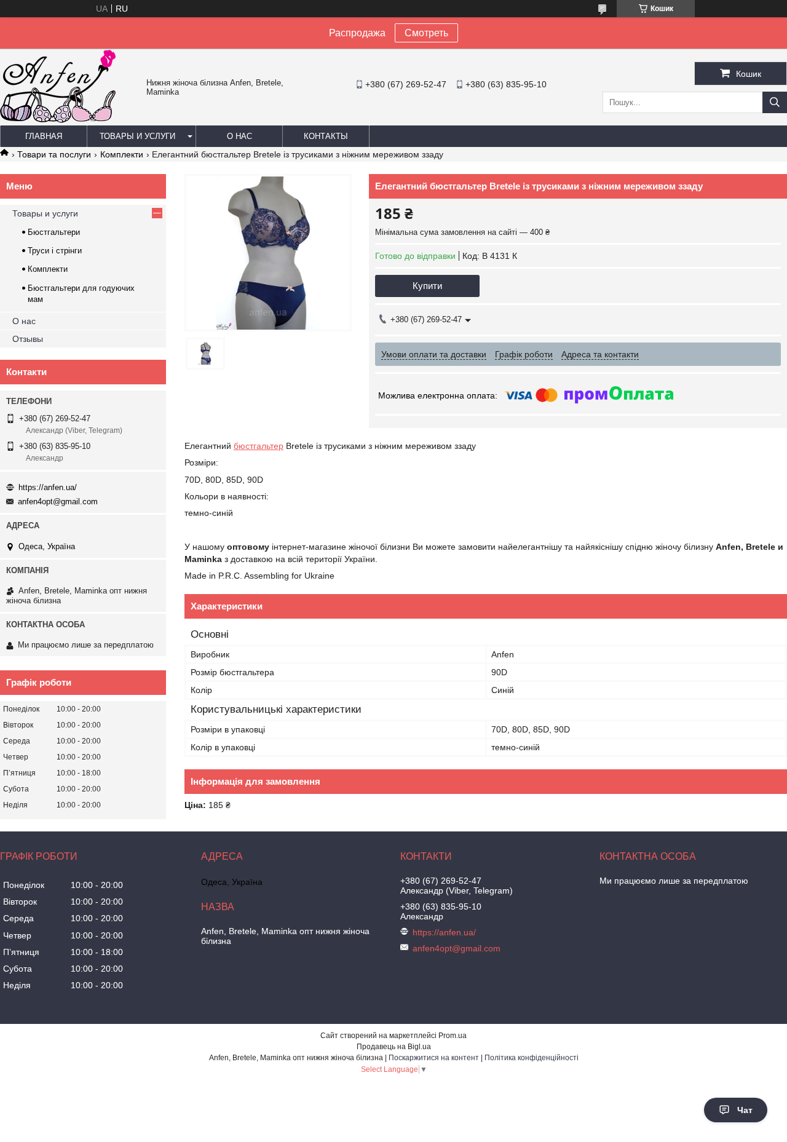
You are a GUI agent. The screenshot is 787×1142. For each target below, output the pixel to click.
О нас (239, 136)
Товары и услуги (137, 136)
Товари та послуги (54, 154)
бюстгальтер (258, 446)
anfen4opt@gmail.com (58, 501)
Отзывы (27, 339)
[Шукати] (774, 102)
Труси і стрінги (55, 250)
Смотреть (426, 33)
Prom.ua (452, 1035)
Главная (43, 136)
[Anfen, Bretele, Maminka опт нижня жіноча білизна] (58, 120)
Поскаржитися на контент (434, 1057)
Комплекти (121, 154)
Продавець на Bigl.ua (394, 1046)
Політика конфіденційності (531, 1057)
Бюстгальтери (54, 232)
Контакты (326, 136)
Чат (745, 1110)
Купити (427, 285)
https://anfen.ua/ (47, 487)
